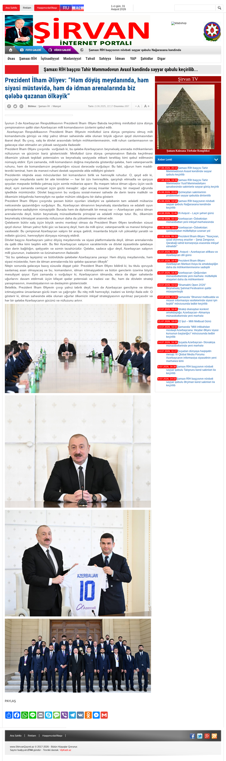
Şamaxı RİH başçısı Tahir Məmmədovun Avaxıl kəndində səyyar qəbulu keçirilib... (121, 69)
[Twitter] (15, 106)
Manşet (57, 106)
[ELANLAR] (31, 50)
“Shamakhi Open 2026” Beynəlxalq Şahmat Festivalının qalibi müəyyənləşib (188, 288)
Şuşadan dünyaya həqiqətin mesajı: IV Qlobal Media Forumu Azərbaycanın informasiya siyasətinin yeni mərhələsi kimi (191, 356)
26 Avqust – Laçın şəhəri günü (109, 50)
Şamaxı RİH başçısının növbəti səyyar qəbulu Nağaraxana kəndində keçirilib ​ (190, 204)
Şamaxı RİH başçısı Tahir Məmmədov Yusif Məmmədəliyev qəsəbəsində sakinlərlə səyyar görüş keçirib (192, 183)
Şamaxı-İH (44, 106)
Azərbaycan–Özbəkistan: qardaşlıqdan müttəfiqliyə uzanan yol (188, 229)
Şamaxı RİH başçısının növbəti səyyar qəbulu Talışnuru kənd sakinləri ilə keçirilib (191, 370)
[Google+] (21, 106)
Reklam (27, 7)
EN (78, 7)
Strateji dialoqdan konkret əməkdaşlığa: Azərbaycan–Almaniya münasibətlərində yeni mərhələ (188, 312)
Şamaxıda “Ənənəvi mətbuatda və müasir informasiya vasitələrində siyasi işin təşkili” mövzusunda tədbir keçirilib (192, 300)
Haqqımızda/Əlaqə (47, 7)
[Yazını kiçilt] (146, 106)
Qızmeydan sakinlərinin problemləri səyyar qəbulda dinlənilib (188, 194)
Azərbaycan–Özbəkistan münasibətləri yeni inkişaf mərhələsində (190, 220)
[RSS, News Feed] (214, 736)
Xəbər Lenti (165, 159)
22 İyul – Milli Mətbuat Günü (194, 321)
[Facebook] (9, 106)
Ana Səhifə (11, 7)
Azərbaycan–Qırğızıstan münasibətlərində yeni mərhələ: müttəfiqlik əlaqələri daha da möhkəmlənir (191, 276)
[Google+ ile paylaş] (207, 736)
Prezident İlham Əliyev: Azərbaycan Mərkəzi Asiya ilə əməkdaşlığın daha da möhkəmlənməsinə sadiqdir (192, 264)
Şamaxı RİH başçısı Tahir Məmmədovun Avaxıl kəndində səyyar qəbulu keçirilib (189, 171)
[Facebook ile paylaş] (192, 736)
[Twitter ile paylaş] (199, 736)
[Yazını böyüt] (136, 106)
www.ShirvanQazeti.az (22, 746)
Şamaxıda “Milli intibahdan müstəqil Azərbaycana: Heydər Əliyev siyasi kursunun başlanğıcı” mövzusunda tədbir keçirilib (192, 331)
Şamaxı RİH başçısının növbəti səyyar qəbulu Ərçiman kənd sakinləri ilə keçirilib (190, 382)
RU (66, 7)
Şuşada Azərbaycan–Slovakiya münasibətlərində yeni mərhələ (190, 344)
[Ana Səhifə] (11, 50)
